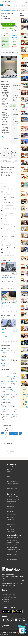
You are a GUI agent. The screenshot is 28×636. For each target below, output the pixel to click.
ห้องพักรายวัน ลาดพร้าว (13, 537)
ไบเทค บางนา (3, 404)
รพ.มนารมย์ (12, 409)
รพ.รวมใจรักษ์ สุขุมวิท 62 (3, 414)
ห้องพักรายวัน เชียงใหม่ (12, 551)
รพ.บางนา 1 (12, 414)
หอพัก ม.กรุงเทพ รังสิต (12, 490)
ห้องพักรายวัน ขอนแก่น (12, 556)
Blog (3, 592)
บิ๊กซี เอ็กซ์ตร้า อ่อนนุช (3, 394)
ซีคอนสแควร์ (12, 394)
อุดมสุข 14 (12, 381)
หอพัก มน (9, 473)
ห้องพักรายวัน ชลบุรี (12, 558)
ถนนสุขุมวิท (3, 371)
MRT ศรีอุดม (12, 350)
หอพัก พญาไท (10, 510)
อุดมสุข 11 (12, 376)
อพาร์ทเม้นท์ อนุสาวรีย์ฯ (12, 496)
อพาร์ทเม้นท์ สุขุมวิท (11, 501)
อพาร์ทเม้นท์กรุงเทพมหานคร (9, 9)
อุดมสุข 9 (3, 381)
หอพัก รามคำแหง (11, 466)
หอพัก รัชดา (10, 508)
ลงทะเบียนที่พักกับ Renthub (9, 596)
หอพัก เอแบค (10, 485)
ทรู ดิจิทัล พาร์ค (3, 399)
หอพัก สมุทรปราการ (12, 521)
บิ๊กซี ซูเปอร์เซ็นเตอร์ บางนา (12, 389)
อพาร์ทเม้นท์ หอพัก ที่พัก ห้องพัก (7, 5)
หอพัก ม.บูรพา (10, 476)
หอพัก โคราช (10, 526)
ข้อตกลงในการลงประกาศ (8, 594)
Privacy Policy (5, 601)
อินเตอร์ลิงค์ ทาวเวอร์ (12, 404)
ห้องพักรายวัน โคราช (12, 554)
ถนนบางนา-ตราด (3, 376)
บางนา (18, 9)
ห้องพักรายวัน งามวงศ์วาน (13, 549)
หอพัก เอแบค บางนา (12, 488)
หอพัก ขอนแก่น (10, 519)
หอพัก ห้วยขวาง (11, 503)
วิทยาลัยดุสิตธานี (3, 363)
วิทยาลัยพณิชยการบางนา (3, 358)
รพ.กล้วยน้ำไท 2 (3, 409)
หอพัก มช (9, 469)
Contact (4, 603)
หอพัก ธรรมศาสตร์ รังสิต (13, 483)
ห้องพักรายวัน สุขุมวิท (12, 544)
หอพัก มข (9, 471)
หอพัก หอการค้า (11, 478)
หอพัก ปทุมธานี (10, 531)
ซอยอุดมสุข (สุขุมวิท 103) (12, 371)
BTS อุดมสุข (3, 350)
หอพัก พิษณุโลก (11, 524)
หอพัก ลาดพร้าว (11, 506)
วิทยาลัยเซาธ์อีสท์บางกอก (12, 358)
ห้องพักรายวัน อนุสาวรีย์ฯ (13, 542)
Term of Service (6, 599)
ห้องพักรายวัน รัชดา (12, 539)
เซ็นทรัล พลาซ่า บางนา (3, 389)
